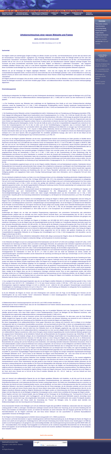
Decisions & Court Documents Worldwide (22, 13)
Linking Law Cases (54, 13)
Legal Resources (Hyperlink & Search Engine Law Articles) (39, 13)
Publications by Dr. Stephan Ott (77, 13)
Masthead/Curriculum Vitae (10, 442)
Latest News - (102, 55)
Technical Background (89, 13)
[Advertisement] (47, 23)
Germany (100, 37)
